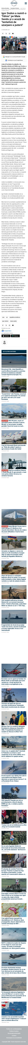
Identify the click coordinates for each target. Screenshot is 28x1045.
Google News (7, 330)
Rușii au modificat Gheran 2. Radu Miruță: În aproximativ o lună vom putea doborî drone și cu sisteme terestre (13, 473)
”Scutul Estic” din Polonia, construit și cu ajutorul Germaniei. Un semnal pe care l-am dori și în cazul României (13, 396)
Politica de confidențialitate (14, 1029)
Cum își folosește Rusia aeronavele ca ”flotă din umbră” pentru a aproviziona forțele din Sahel (13, 447)
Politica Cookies (14, 1031)
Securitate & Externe (15, 8)
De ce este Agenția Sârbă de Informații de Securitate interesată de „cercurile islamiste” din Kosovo (13, 848)
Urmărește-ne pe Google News (15, 60)
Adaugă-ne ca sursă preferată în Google (15, 56)
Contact (14, 1035)
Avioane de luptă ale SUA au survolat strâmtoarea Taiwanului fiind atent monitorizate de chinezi (13, 705)
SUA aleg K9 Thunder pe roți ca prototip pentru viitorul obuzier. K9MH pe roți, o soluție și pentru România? (12, 803)
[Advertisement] (14, 494)
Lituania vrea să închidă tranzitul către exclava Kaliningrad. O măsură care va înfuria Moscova (13, 1018)
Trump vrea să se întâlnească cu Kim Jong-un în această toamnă (14, 826)
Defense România (5, 8)
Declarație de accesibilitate (14, 1038)
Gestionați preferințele (14, 1033)
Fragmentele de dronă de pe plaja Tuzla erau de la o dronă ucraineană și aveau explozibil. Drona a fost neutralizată (13, 627)
